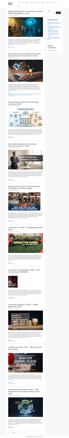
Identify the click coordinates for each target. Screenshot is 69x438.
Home (19, 2)
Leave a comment (12, 47)
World (19, 5)
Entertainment (37, 2)
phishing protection (16, 94)
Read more (24, 44)
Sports (55, 2)
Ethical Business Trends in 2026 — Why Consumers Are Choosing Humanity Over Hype (24, 391)
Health (48, 2)
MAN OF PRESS (10, 3)
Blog (22, 2)
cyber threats (18, 93)
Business (26, 2)
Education (31, 2)
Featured (43, 2)
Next (15, 432)
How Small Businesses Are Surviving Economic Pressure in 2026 (22, 145)
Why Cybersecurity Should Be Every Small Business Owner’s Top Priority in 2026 (24, 55)
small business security (27, 94)
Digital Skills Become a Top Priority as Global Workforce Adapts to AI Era (25, 12)
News (51, 2)
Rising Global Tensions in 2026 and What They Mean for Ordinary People (24, 187)
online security (10, 94)
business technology (12, 93)
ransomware (22, 94)
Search (49, 10)
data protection (33, 93)
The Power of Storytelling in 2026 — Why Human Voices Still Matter (24, 271)
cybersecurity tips (28, 93)
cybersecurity (23, 93)
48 (12, 432)
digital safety (39, 93)
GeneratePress (40, 436)
